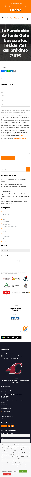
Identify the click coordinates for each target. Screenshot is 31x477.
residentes (24, 261)
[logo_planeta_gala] (25, 329)
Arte (4, 216)
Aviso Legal (5, 414)
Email (2, 438)
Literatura (5, 229)
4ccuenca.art (15, 382)
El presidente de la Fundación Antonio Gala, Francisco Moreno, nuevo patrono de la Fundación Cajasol (15, 196)
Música (4, 231)
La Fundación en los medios (10, 226)
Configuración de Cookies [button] (9, 471)
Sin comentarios (8, 78)
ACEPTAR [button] (23, 471)
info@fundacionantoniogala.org (16, 6)
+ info (21, 135)
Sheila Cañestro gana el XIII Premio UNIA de (13, 390)
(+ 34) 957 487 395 (16, 3)
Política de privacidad (20, 138)
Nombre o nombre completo (7, 433)
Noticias (5, 234)
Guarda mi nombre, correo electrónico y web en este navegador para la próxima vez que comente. (15, 111)
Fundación (15, 261)
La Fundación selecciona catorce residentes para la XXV (15, 401)
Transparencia (6, 411)
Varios (4, 241)
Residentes (6, 238)
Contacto (4, 419)
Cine (4, 212)
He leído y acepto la (15, 138)
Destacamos (6, 221)
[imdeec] (15, 318)
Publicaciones (6, 236)
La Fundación (6, 224)
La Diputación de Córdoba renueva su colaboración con (11, 395)
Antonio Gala (6, 214)
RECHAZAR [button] (7, 474)
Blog (4, 219)
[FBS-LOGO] (15, 309)
